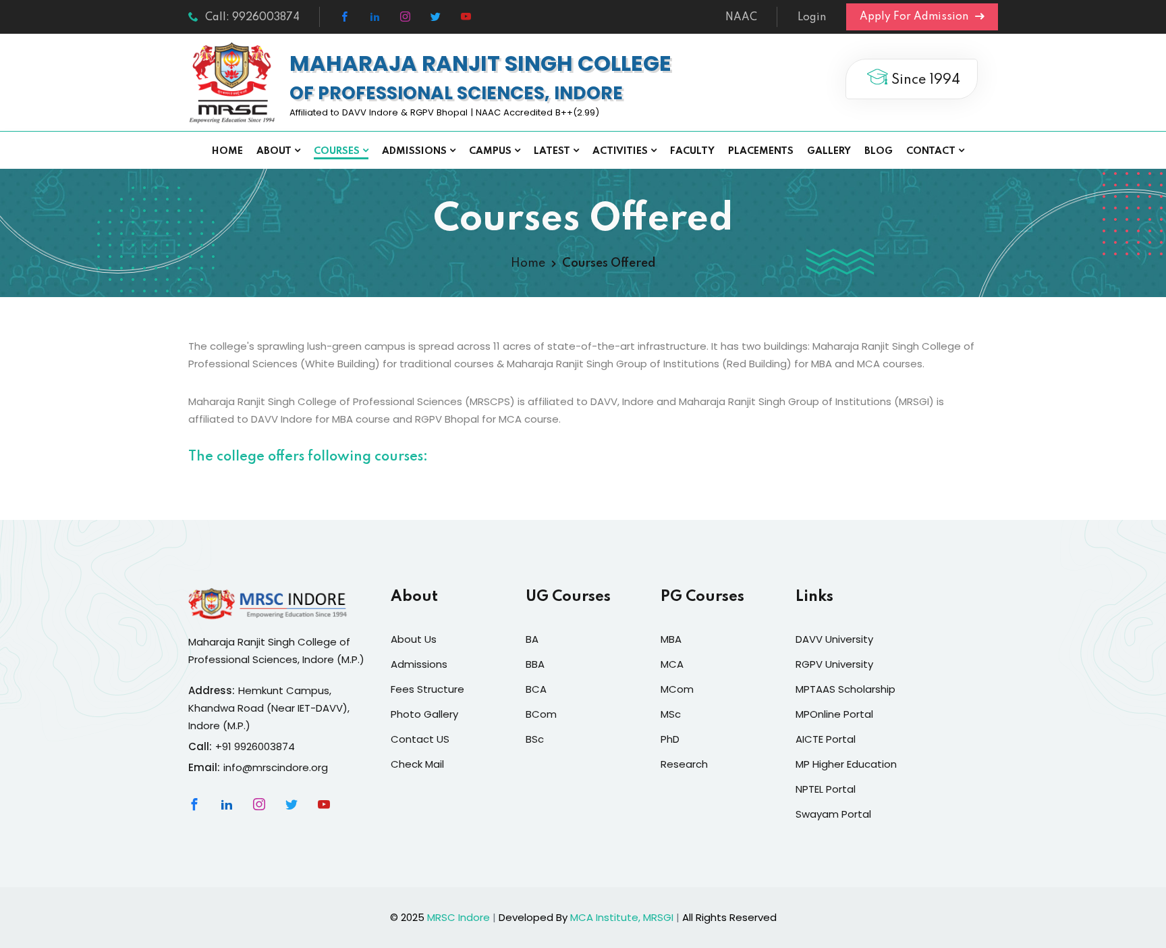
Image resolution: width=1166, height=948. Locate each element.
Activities (620, 151)
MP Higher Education (846, 764)
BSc (535, 739)
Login (812, 17)
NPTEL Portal (826, 789)
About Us (414, 639)
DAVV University (834, 639)
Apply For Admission (915, 16)
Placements (761, 151)
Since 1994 (924, 80)
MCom (677, 689)
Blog (878, 151)
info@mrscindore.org (275, 767)
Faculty (692, 151)
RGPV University (834, 664)
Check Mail (417, 764)
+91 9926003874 (255, 746)
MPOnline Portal (834, 714)
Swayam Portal (833, 814)
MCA (672, 664)
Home (227, 151)
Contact (930, 151)
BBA (535, 664)
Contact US (420, 739)
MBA (671, 639)
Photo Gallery (424, 714)
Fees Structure (427, 689)
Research (684, 764)
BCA (536, 689)
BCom (541, 714)
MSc (671, 714)
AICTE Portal (826, 739)
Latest (552, 151)
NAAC (741, 17)
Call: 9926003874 (252, 17)
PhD (670, 739)
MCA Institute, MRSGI (621, 917)
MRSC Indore (458, 917)
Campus (490, 151)
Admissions (414, 151)
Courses (337, 151)
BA (532, 639)
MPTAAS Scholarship (845, 689)
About (274, 151)
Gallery (829, 151)
